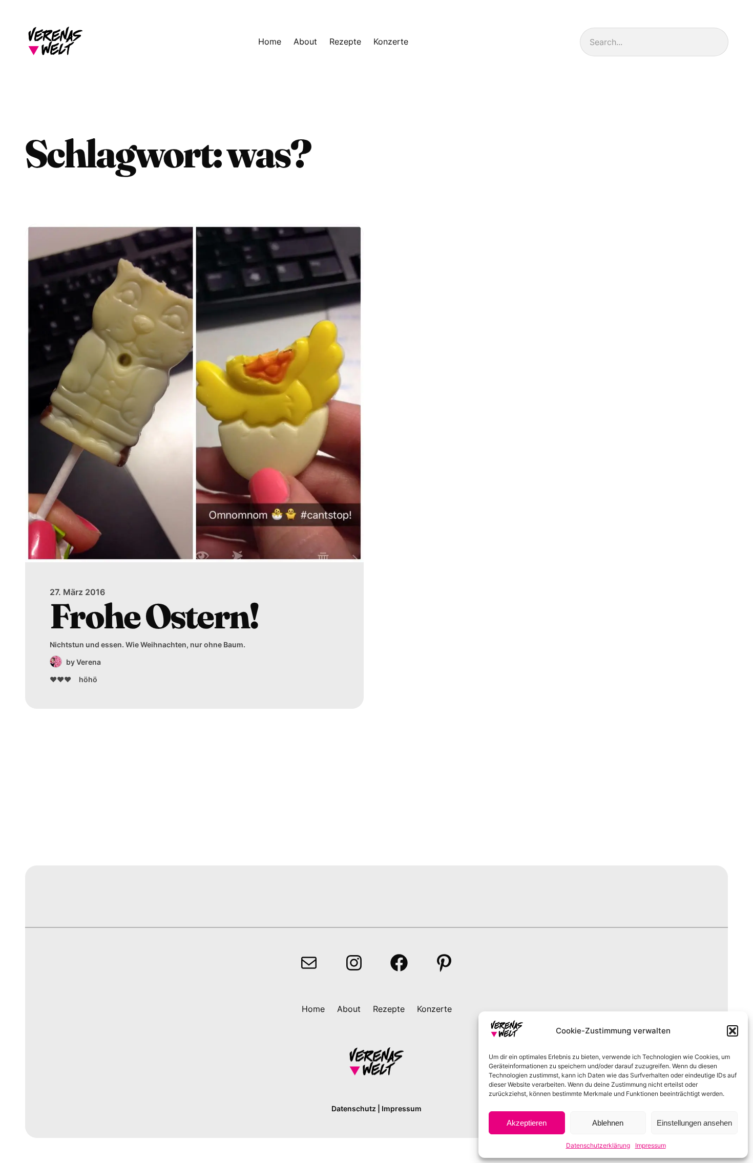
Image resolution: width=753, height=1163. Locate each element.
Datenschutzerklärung (598, 1145)
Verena (88, 662)
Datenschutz (353, 1108)
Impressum (650, 1145)
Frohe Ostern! (154, 616)
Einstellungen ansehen (694, 1122)
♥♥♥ (60, 679)
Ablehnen (607, 1122)
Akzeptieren (527, 1122)
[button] (732, 1031)
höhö (88, 679)
